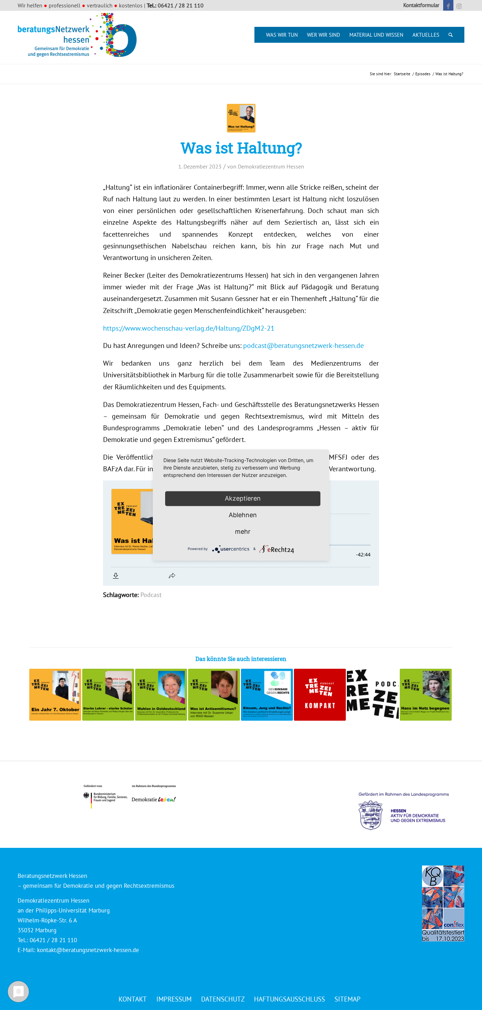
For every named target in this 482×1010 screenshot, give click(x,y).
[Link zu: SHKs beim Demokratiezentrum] (320, 695)
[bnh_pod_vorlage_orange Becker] (241, 118)
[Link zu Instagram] (459, 5)
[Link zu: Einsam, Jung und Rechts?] (267, 695)
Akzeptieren (243, 498)
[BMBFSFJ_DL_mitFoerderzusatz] (129, 797)
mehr (243, 531)
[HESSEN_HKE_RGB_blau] (411, 804)
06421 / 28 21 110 (181, 5)
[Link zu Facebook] (448, 5)
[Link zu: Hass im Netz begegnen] (426, 695)
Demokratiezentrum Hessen (271, 166)
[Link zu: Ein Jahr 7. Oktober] (55, 695)
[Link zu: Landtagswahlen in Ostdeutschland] (161, 695)
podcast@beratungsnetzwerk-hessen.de (303, 345)
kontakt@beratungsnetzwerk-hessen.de (88, 950)
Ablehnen (243, 515)
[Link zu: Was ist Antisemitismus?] (214, 695)
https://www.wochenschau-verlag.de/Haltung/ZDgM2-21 (189, 328)
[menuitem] (419, 5)
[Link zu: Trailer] (373, 695)
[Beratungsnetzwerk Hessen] (79, 37)
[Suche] (450, 35)
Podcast (151, 595)
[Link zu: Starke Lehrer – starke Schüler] (108, 695)
